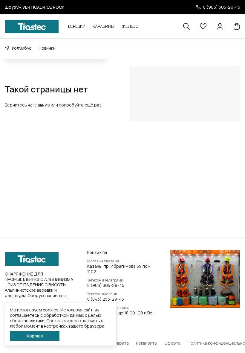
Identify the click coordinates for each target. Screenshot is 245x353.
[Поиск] (186, 26)
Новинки (47, 48)
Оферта (172, 343)
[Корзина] (236, 26)
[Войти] (219, 26)
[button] (203, 26)
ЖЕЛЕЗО (130, 26)
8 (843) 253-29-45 (105, 299)
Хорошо (35, 336)
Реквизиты (146, 343)
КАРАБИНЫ (103, 26)
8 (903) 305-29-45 (105, 285)
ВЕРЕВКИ (76, 26)
